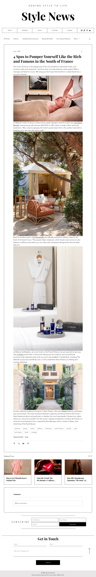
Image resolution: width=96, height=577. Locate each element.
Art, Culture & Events (63, 39)
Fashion (16, 39)
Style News (48, 16)
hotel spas (48, 428)
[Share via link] (28, 443)
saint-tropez (18, 432)
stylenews (17, 428)
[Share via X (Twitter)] (19, 443)
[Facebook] (87, 30)
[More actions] (81, 51)
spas (75, 428)
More (76, 39)
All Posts (7, 39)
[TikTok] (84, 30)
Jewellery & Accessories (30, 39)
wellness (39, 428)
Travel (26, 437)
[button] (90, 39)
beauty (25, 428)
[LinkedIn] (90, 30)
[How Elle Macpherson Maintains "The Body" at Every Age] (78, 467)
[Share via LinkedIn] (23, 443)
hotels (32, 428)
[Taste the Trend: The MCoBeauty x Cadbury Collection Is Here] (48, 467)
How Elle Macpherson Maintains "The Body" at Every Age (76, 479)
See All (90, 456)
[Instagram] (82, 30)
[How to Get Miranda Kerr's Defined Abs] (17, 467)
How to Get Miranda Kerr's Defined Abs (16, 479)
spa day (69, 428)
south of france (59, 428)
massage (34, 432)
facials (26, 432)
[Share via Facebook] (14, 443)
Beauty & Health (47, 39)
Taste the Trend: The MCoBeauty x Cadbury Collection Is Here (45, 479)
